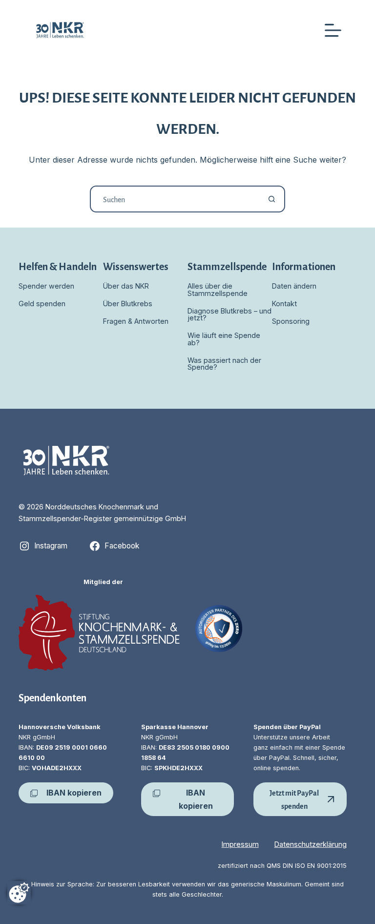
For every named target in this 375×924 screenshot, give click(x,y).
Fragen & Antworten (135, 321)
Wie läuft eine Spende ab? (224, 338)
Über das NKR (126, 286)
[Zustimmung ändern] (19, 892)
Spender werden (46, 286)
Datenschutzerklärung (310, 844)
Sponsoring (291, 321)
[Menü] (333, 30)
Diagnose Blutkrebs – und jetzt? (229, 314)
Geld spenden (42, 303)
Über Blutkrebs (127, 303)
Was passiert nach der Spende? (224, 363)
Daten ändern (294, 286)
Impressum (240, 844)
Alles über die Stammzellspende (218, 289)
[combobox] (175, 199)
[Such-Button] (271, 199)
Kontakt (284, 303)
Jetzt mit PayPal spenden (294, 798)
